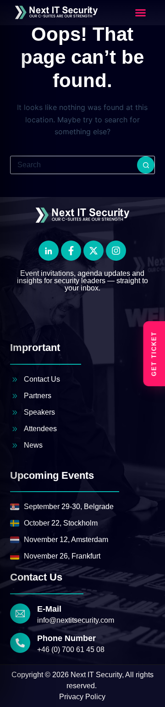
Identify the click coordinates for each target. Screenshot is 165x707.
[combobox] (74, 165)
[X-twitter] (93, 251)
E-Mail (49, 609)
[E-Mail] (20, 613)
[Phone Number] (20, 643)
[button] (140, 13)
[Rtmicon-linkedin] (48, 251)
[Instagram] (116, 251)
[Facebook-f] (71, 251)
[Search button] (145, 165)
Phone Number (66, 638)
